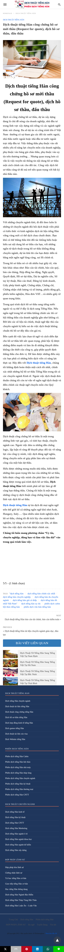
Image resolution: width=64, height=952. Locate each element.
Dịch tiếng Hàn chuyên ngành (17, 701)
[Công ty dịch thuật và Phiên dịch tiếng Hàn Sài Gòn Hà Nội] (32, 4)
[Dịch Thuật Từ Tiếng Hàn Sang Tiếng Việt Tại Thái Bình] (10, 681)
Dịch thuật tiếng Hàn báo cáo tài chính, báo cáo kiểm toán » (33, 619)
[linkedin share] (37, 949)
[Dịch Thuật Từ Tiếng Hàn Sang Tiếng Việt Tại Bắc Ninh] (10, 672)
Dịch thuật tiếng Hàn (26, 13)
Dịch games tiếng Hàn (14, 728)
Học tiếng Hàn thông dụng (16, 889)
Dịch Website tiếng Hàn (15, 739)
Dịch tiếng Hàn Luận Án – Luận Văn (21, 906)
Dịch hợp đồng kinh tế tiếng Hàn (19, 723)
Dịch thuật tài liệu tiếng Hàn (17, 706)
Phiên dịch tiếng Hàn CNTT (17, 795)
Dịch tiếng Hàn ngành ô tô (16, 834)
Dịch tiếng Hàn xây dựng (15, 850)
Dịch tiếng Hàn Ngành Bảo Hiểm (19, 895)
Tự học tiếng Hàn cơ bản (15, 878)
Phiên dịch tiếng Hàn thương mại (19, 789)
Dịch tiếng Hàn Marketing (16, 828)
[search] (59, 4)
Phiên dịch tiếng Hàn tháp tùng (18, 773)
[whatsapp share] (48, 949)
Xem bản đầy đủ (51, 933)
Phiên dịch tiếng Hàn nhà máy (18, 767)
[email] (16, 949)
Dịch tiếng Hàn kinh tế (14, 812)
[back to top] (57, 940)
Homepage (7, 13)
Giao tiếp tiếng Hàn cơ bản (16, 884)
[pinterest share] (26, 949)
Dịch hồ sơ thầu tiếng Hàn (16, 717)
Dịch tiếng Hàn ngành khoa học (18, 839)
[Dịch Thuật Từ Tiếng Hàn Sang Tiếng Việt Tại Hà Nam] (10, 663)
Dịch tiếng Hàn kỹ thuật (15, 817)
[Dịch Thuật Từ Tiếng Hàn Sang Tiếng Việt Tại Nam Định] (10, 654)
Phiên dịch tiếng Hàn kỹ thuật (17, 784)
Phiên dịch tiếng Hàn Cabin (16, 756)
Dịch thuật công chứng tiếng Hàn (19, 712)
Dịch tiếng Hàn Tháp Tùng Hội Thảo (21, 900)
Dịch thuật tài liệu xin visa (16, 734)
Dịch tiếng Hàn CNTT (14, 823)
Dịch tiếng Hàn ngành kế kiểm (18, 845)
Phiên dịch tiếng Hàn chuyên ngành (20, 778)
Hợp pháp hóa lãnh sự (14, 867)
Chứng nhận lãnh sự (13, 873)
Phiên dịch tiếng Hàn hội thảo (17, 762)
